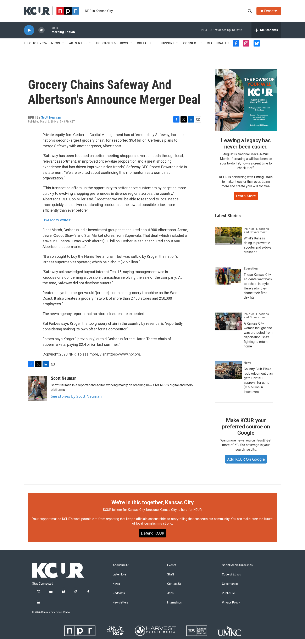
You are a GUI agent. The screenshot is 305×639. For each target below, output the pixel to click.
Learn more (246, 195)
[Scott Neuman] (37, 388)
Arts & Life (78, 43)
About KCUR (121, 565)
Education (251, 268)
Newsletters (120, 602)
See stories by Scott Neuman (76, 396)
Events (171, 565)
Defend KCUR (152, 533)
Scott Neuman (51, 117)
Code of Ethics (231, 574)
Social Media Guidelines (237, 565)
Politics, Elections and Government (256, 230)
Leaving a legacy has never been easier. (246, 143)
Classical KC (218, 43)
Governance (230, 583)
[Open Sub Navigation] (63, 43)
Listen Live (119, 574)
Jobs (170, 593)
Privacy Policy (231, 602)
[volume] (41, 30)
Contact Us (174, 583)
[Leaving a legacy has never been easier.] (246, 100)
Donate (270, 11)
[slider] (48, 30)
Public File (228, 593)
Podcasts (119, 593)
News (55, 43)
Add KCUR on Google (246, 459)
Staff (170, 574)
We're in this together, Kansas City (152, 502)
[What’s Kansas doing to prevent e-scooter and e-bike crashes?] (228, 236)
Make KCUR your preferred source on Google (246, 426)
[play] (29, 30)
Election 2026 (35, 43)
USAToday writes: (57, 220)
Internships (174, 602)
